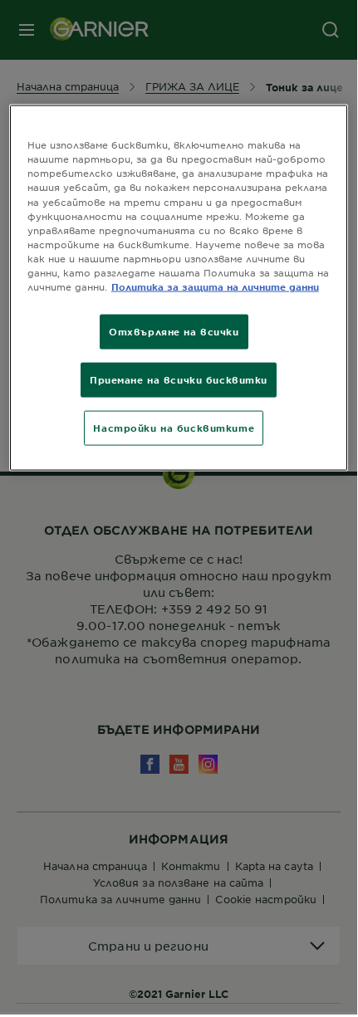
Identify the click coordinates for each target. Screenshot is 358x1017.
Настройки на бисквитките (173, 427)
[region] (179, 288)
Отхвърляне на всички (173, 331)
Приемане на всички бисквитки (178, 379)
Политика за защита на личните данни (215, 286)
